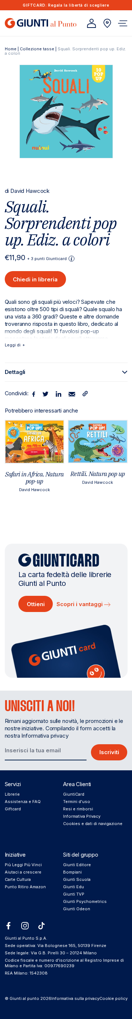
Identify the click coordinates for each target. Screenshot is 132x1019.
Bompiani (72, 872)
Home (10, 48)
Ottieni (36, 604)
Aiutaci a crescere (23, 872)
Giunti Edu (73, 886)
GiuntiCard (73, 794)
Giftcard (13, 808)
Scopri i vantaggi (80, 604)
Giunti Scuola (77, 879)
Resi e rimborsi (78, 808)
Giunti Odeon (76, 908)
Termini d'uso (76, 801)
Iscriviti (109, 752)
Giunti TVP (73, 894)
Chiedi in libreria (35, 279)
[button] (122, 23)
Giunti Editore (77, 864)
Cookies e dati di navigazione (92, 823)
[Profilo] (91, 23)
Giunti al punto (24, 998)
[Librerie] (107, 23)
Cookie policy (113, 998)
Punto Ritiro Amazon (25, 886)
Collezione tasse (37, 48)
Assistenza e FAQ (23, 801)
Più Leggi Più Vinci (23, 864)
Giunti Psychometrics (85, 901)
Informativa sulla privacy (75, 998)
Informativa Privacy (81, 816)
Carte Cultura (18, 879)
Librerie (12, 794)
